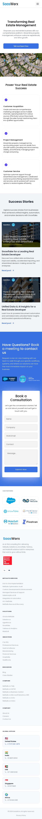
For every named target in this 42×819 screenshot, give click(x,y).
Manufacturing (8, 651)
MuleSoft (6, 631)
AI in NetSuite (7, 601)
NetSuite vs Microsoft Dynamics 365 (16, 695)
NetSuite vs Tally (8, 686)
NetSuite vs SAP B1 (9, 689)
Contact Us (7, 719)
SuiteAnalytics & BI (9, 595)
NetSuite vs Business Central (13, 692)
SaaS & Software (9, 648)
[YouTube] (9, 570)
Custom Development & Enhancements (17, 589)
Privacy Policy (21, 815)
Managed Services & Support (13, 592)
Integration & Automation (12, 598)
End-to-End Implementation (13, 584)
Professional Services (10, 645)
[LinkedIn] (4, 570)
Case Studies (7, 675)
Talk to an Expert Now (21, 46)
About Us (6, 713)
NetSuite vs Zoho (9, 698)
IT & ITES (5, 642)
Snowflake (6, 626)
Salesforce (7, 620)
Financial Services (9, 654)
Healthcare (7, 660)
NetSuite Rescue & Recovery (13, 604)
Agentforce (7, 623)
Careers (6, 716)
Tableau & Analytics (10, 629)
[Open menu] (37, 4)
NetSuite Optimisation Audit (13, 587)
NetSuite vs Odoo (9, 701)
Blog (4, 672)
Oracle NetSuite (8, 617)
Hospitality (6, 657)
